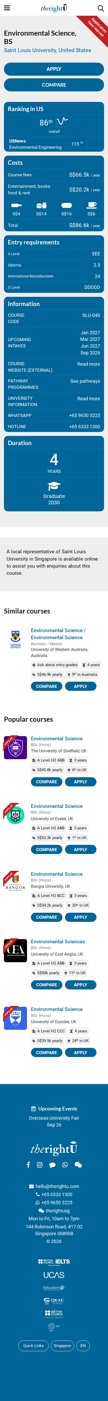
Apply (80, 686)
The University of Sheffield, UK (59, 750)
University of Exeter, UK (52, 818)
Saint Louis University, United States (47, 50)
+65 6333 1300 (56, 1194)
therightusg (58, 1210)
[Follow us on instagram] (39, 1165)
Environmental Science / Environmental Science (58, 634)
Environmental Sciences (58, 942)
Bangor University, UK (50, 886)
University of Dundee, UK (53, 1021)
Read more (88, 364)
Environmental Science (57, 739)
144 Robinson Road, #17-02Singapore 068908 (54, 1230)
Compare (54, 85)
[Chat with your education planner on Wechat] (78, 1165)
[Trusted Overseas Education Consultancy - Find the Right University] (54, 1148)
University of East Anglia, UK (57, 954)
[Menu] (7, 8)
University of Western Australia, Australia (59, 652)
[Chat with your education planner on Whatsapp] (65, 1165)
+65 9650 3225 (56, 1202)
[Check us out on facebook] (28, 1165)
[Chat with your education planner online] (52, 1165)
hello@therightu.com (57, 1186)
